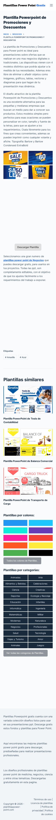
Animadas (16, 577)
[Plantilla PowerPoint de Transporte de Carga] (28, 481)
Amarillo (10, 357)
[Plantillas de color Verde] (15, 553)
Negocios (15, 627)
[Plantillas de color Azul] (15, 523)
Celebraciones (40, 583)
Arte (40, 577)
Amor (40, 639)
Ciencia (15, 590)
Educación (15, 602)
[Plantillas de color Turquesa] (15, 530)
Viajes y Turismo (15, 639)
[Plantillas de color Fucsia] (15, 538)
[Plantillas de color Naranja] (15, 545)
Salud (15, 633)
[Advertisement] (28, 209)
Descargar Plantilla (28, 247)
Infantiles (40, 602)
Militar (40, 614)
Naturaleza (40, 620)
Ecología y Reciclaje (40, 596)
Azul (23, 357)
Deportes (15, 596)
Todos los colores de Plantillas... (22, 560)
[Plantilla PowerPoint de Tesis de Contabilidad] (28, 400)
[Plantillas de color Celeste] (41, 523)
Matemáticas (15, 614)
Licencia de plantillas (42, 803)
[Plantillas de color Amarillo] (41, 545)
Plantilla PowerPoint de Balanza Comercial (27, 461)
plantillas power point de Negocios (23, 260)
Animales (15, 645)
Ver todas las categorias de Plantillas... (25, 653)
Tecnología (40, 633)
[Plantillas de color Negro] (41, 553)
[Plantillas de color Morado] (41, 530)
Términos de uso (42, 799)
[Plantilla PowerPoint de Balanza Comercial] (28, 442)
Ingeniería (40, 608)
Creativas (40, 590)
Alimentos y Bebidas (15, 583)
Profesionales (40, 627)
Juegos (40, 645)
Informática (15, 608)
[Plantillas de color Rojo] (41, 538)
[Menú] (51, 5)
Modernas (15, 620)
